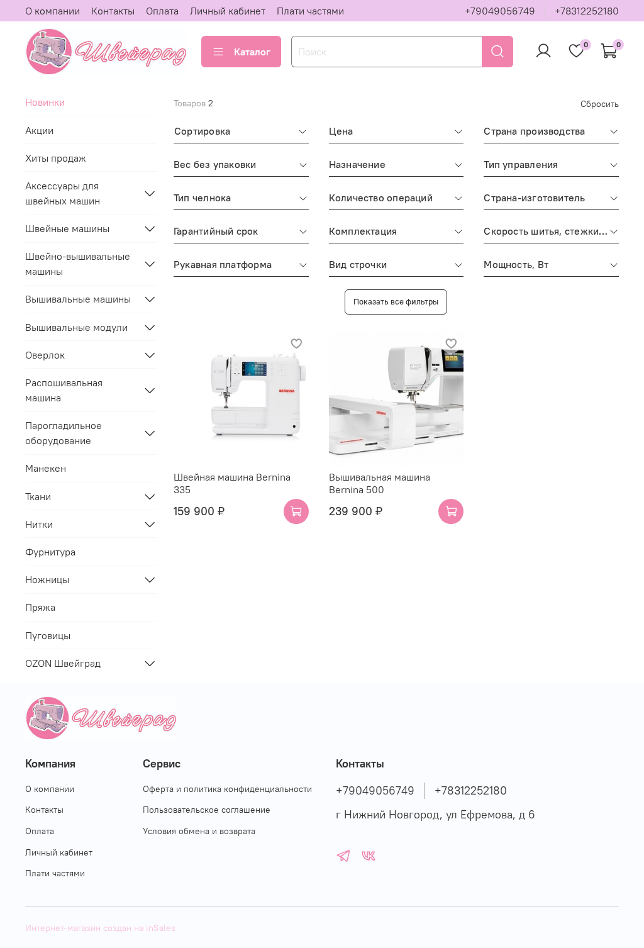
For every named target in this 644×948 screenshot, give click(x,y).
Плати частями (310, 10)
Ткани (38, 496)
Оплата (162, 10)
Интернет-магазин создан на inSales (100, 928)
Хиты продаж (55, 158)
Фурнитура (50, 551)
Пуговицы (47, 635)
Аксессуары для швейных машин (62, 193)
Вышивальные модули (76, 327)
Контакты (113, 10)
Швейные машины (67, 228)
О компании (52, 10)
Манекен (45, 468)
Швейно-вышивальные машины (77, 263)
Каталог (252, 51)
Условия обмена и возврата (199, 831)
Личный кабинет (227, 10)
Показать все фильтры (395, 301)
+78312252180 (587, 10)
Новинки (45, 102)
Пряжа (40, 607)
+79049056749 (500, 10)
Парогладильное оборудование (63, 433)
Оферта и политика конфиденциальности (227, 789)
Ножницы (47, 579)
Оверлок (45, 355)
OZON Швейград (63, 663)
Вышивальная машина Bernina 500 (379, 483)
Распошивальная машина (64, 390)
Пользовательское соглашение (206, 809)
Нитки (39, 524)
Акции (39, 130)
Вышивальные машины (78, 299)
